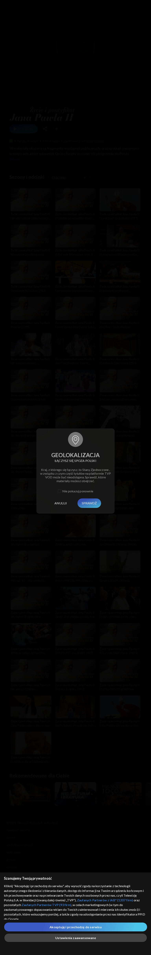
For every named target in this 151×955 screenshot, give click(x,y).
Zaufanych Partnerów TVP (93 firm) (46, 905)
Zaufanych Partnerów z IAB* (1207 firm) (105, 900)
